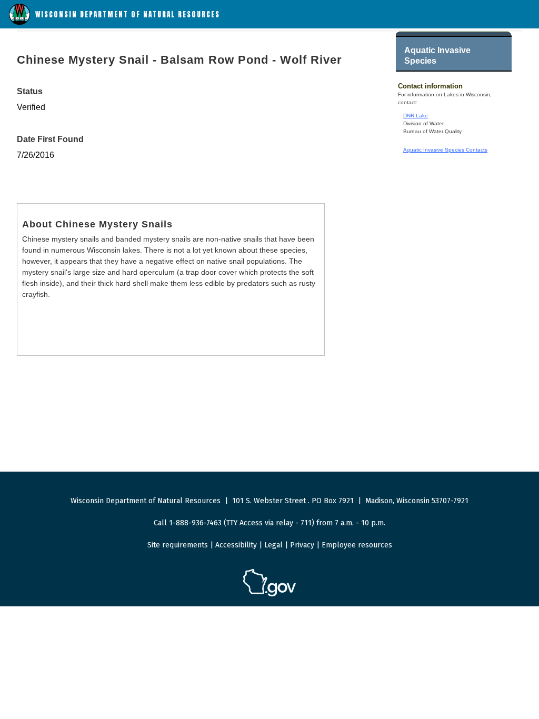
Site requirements (177, 545)
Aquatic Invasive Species (437, 55)
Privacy (302, 545)
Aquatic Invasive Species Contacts (445, 150)
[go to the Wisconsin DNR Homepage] (19, 22)
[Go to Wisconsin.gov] (269, 594)
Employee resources (357, 545)
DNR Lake (415, 115)
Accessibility (236, 545)
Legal (273, 545)
